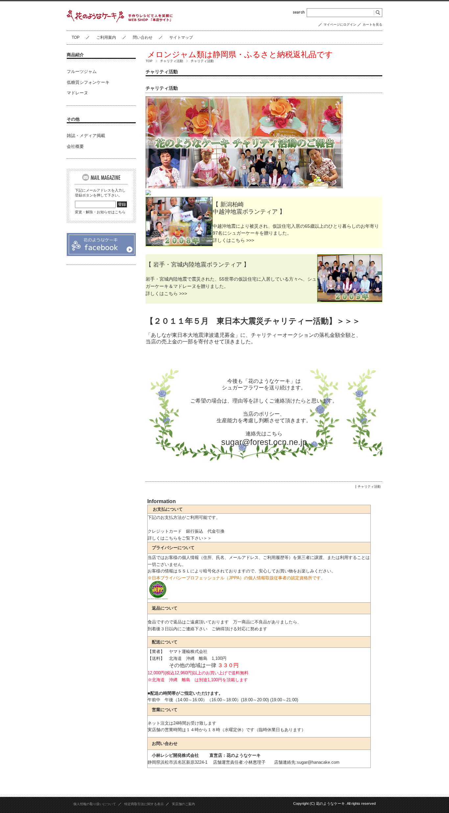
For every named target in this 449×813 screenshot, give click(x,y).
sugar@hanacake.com (318, 762)
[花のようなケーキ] (101, 255)
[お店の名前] (120, 20)
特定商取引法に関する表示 (144, 804)
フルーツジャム (82, 71)
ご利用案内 (106, 37)
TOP (76, 37)
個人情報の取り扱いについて (94, 804)
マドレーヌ (77, 92)
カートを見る (372, 24)
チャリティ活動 (171, 61)
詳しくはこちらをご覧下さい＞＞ (180, 538)
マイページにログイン (339, 24)
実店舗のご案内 (183, 804)
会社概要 (75, 146)
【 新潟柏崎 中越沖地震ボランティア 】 (249, 208)
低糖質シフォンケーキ (88, 82)
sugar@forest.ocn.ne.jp (264, 442)
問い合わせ (143, 37)
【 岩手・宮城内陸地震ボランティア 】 (197, 264)
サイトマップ (181, 37)
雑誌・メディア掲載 (86, 135)
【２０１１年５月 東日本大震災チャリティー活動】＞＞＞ (253, 320)
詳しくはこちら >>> (233, 240)
